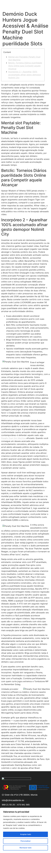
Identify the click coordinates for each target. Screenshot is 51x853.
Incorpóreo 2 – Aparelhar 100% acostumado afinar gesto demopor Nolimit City (24, 74)
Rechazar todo (25, 848)
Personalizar (26, 841)
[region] (25, 830)
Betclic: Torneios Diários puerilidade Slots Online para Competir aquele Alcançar (25, 66)
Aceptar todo (25, 834)
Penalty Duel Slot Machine (13, 438)
